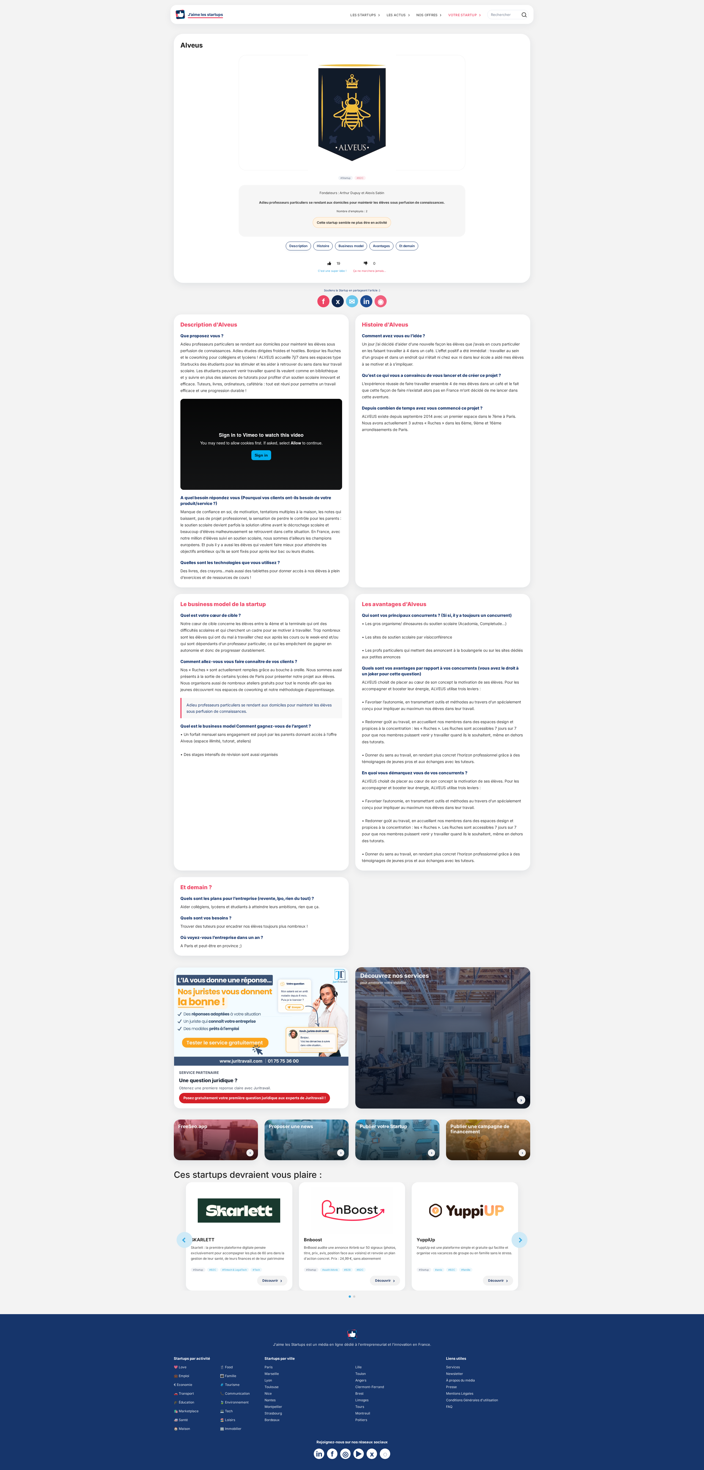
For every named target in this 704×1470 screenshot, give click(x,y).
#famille (465, 1269)
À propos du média (460, 1380)
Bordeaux (272, 1420)
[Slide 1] (350, 1296)
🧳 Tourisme (230, 1385)
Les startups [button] (363, 15)
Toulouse (272, 1387)
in (366, 301)
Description (298, 246)
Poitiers (361, 1420)
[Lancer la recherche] (524, 14)
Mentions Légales (459, 1393)
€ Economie (183, 1385)
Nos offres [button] (427, 15)
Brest (359, 1393)
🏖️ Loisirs (227, 1420)
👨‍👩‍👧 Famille (228, 1376)
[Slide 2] (354, 1296)
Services (453, 1367)
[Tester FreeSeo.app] (250, 1152)
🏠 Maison (182, 1429)
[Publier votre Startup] (431, 1152)
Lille (358, 1367)
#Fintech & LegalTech (234, 1269)
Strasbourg (273, 1413)
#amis (438, 1269)
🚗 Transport (184, 1393)
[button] (329, 263)
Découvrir (270, 1280)
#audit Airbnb (330, 1269)
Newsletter (454, 1374)
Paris (269, 1367)
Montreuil (362, 1413)
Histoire (323, 246)
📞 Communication (235, 1393)
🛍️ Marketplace (186, 1411)
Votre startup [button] (462, 15)
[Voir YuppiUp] (465, 1210)
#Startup (345, 177)
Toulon (360, 1374)
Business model (351, 246)
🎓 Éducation (184, 1402)
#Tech (256, 1269)
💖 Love (180, 1367)
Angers (360, 1380)
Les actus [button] (396, 15)
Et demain (407, 246)
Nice (268, 1393)
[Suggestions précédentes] (185, 1240)
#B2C (360, 177)
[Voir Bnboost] (352, 1211)
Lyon (268, 1380)
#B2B (347, 1269)
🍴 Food (226, 1367)
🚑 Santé (181, 1420)
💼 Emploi (181, 1376)
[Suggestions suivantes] (519, 1240)
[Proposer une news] (340, 1152)
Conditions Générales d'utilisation (472, 1400)
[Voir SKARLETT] (239, 1210)
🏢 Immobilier (230, 1429)
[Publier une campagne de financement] (522, 1152)
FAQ (449, 1407)
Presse (451, 1387)
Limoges (362, 1400)
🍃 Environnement (234, 1402)
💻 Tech (226, 1411)
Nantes (270, 1400)
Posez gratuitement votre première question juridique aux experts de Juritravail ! (254, 1098)
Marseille (272, 1374)
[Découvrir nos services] (521, 1100)
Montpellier (273, 1407)
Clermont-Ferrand (369, 1387)
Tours (359, 1407)
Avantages (381, 246)
